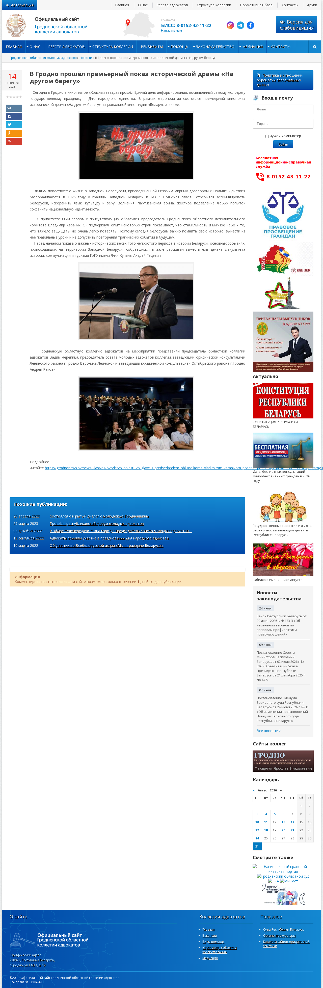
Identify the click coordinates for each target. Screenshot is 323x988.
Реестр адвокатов (172, 5)
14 (292, 822)
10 (257, 822)
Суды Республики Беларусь (283, 929)
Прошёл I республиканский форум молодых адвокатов (97, 523)
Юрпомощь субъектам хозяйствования (219, 950)
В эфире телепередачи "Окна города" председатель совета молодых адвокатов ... (121, 530)
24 (257, 838)
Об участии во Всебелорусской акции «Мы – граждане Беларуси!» (106, 545)
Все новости (268, 730)
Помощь (179, 46)
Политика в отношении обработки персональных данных (279, 80)
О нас (143, 5)
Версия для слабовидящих (296, 25)
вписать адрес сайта (52, 25)
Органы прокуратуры (279, 935)
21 (292, 830)
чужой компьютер (285, 135)
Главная (122, 5)
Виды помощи (213, 941)
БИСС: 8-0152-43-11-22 (186, 25)
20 (283, 830)
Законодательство (215, 46)
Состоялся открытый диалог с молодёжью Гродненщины (99, 516)
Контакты (289, 5)
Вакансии (209, 935)
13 (283, 822)
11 (266, 822)
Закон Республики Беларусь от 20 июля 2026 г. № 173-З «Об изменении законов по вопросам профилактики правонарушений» (282, 625)
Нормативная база (256, 5)
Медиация (252, 46)
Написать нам (171, 30)
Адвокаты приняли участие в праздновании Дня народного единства (109, 538)
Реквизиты (152, 46)
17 (257, 830)
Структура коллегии (214, 5)
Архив (312, 5)
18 (266, 830)
